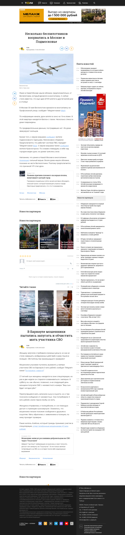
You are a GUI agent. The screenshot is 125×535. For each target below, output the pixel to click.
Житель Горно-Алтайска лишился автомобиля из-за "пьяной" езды (93, 191)
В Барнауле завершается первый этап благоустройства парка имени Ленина (92, 206)
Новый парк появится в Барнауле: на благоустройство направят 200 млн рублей (93, 430)
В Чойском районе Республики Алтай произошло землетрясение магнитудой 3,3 (93, 413)
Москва (42, 193)
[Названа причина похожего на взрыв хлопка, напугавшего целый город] (22, 180)
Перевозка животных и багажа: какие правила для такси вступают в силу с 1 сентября (92, 80)
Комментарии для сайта (64, 283)
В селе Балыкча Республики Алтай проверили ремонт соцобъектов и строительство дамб (93, 331)
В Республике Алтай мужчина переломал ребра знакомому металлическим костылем (91, 176)
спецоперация (48, 458)
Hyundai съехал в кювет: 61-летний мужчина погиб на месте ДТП (44, 313)
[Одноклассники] (71, 48)
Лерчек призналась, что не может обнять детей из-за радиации (93, 281)
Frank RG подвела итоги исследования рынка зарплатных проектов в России (93, 372)
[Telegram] (61, 48)
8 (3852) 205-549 (86, 517)
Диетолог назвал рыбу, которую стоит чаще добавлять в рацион (92, 160)
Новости (44, 3)
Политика (85, 3)
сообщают (50, 137)
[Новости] (41, 199)
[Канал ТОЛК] (52, 199)
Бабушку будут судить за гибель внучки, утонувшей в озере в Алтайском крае (27, 312)
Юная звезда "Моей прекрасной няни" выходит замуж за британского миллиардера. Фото (92, 364)
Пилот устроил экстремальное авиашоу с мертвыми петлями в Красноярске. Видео (92, 249)
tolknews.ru (87, 488)
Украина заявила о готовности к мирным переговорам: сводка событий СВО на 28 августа (92, 422)
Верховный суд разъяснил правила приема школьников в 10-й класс (93, 168)
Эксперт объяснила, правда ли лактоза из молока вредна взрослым (91, 147)
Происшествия (71, 3)
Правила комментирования (91, 529)
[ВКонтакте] (66, 48)
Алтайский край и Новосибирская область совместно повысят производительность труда (93, 397)
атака (21, 193)
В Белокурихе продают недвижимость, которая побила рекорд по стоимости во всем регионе (92, 71)
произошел (24, 160)
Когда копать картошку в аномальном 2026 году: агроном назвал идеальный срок (92, 389)
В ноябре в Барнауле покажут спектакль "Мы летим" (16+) (91, 316)
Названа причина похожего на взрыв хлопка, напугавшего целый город (47, 176)
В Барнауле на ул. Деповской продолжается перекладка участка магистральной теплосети (93, 340)
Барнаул (22, 458)
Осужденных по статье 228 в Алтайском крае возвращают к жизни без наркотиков (92, 184)
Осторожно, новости (34, 370)
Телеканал (57, 3)
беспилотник (31, 193)
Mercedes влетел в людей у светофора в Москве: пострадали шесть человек (92, 323)
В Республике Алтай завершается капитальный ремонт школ (92, 227)
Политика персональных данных (93, 525)
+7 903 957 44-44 (86, 510)
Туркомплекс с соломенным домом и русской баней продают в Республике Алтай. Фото (93, 294)
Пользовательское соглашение (93, 527)
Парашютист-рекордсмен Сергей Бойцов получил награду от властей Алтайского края (92, 405)
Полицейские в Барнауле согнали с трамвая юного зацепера (93, 287)
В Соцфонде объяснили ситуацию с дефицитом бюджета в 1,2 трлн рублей (93, 220)
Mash (63, 110)
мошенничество (34, 458)
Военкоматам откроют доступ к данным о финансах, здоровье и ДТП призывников (92, 265)
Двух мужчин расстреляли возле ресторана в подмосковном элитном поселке (92, 380)
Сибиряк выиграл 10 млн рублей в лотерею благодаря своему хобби (93, 301)
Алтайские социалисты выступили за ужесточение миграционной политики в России (93, 348)
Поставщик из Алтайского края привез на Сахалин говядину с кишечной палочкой (92, 356)
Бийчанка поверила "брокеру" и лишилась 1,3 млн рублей (92, 234)
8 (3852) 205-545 (86, 514)
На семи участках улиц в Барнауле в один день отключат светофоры (93, 213)
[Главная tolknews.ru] (29, 3)
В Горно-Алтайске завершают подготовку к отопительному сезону (91, 241)
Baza (35, 146)
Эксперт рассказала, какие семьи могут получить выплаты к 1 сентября (92, 309)
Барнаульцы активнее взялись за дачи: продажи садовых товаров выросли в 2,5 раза (92, 257)
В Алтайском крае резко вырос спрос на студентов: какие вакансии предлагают (91, 274)
